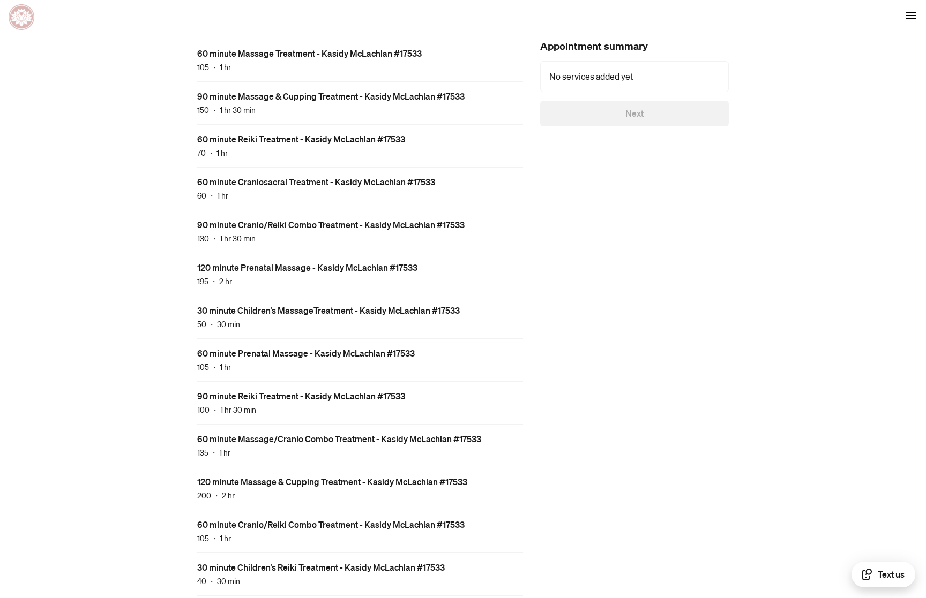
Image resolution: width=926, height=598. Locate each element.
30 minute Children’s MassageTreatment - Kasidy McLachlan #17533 (328, 310)
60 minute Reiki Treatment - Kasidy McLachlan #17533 (301, 139)
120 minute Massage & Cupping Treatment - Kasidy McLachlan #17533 (332, 481)
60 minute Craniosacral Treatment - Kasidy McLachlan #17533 (316, 181)
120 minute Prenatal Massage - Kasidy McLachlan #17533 (307, 267)
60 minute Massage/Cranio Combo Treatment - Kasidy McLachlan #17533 (339, 438)
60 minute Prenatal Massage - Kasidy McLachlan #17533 (306, 353)
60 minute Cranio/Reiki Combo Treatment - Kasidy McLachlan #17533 (331, 524)
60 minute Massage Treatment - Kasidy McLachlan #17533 (309, 53)
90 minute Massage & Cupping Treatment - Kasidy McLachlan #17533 (331, 96)
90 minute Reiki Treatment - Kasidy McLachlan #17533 (301, 396)
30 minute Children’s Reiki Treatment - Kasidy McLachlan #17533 (321, 567)
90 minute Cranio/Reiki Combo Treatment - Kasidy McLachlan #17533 (331, 224)
